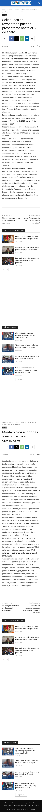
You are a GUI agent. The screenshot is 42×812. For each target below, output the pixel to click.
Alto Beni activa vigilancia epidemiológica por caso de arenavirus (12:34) (25, 335)
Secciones (10, 10)
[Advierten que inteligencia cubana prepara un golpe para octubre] (8, 250)
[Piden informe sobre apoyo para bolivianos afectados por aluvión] (8, 239)
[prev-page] (3, 269)
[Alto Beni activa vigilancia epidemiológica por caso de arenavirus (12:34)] (8, 336)
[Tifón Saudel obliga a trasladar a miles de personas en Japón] (8, 348)
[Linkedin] (27, 38)
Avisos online (7, 805)
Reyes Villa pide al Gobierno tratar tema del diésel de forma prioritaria (27, 260)
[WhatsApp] (22, 38)
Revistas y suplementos (28, 803)
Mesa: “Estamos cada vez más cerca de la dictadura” (32, 220)
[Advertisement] (21, 298)
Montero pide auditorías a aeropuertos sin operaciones (11, 220)
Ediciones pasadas (20, 805)
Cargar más (20, 379)
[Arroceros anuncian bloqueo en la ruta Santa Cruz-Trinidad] (8, 359)
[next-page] (7, 269)
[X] (16, 38)
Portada (7, 803)
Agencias (30, 805)
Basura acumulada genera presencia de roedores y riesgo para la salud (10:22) (26, 370)
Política (17, 10)
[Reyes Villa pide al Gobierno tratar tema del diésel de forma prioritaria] (8, 261)
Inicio (4, 10)
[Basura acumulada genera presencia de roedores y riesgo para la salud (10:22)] (8, 371)
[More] (32, 38)
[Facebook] (11, 38)
